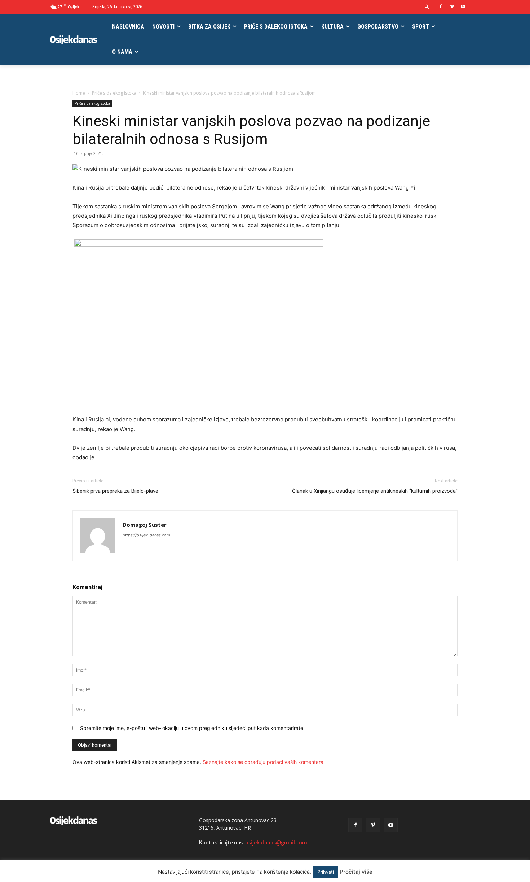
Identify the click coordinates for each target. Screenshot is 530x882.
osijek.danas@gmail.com (276, 842)
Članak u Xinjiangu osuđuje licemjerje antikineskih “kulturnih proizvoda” (375, 491)
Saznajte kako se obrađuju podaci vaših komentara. (264, 762)
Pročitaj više (356, 871)
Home (78, 93)
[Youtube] (463, 7)
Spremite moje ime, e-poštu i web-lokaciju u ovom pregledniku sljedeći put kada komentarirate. (192, 728)
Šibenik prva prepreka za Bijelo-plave (115, 491)
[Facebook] (441, 7)
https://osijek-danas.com (146, 535)
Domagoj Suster (145, 524)
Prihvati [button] (325, 872)
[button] (427, 7)
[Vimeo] (452, 7)
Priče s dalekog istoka (114, 93)
